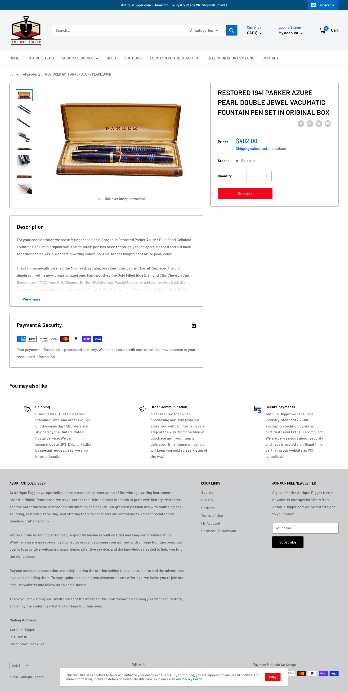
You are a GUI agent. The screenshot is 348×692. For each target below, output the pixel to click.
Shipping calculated (251, 148)
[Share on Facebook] (301, 123)
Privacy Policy (192, 679)
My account (289, 32)
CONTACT (271, 58)
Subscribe (326, 5)
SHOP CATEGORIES (77, 58)
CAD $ (16, 665)
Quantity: (225, 176)
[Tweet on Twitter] (319, 123)
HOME (14, 58)
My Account (210, 523)
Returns (208, 507)
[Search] (231, 30)
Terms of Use (212, 515)
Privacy (207, 500)
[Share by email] (328, 123)
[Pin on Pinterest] (310, 123)
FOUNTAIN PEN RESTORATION (174, 58)
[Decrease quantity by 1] (241, 176)
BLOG (111, 58)
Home (13, 74)
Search (207, 492)
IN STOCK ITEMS (40, 58)
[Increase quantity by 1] (266, 176)
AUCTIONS (133, 58)
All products (31, 74)
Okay (272, 677)
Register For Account (218, 530)
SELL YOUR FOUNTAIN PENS (231, 58)
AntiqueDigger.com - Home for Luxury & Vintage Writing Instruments (174, 5)
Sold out (245, 193)
